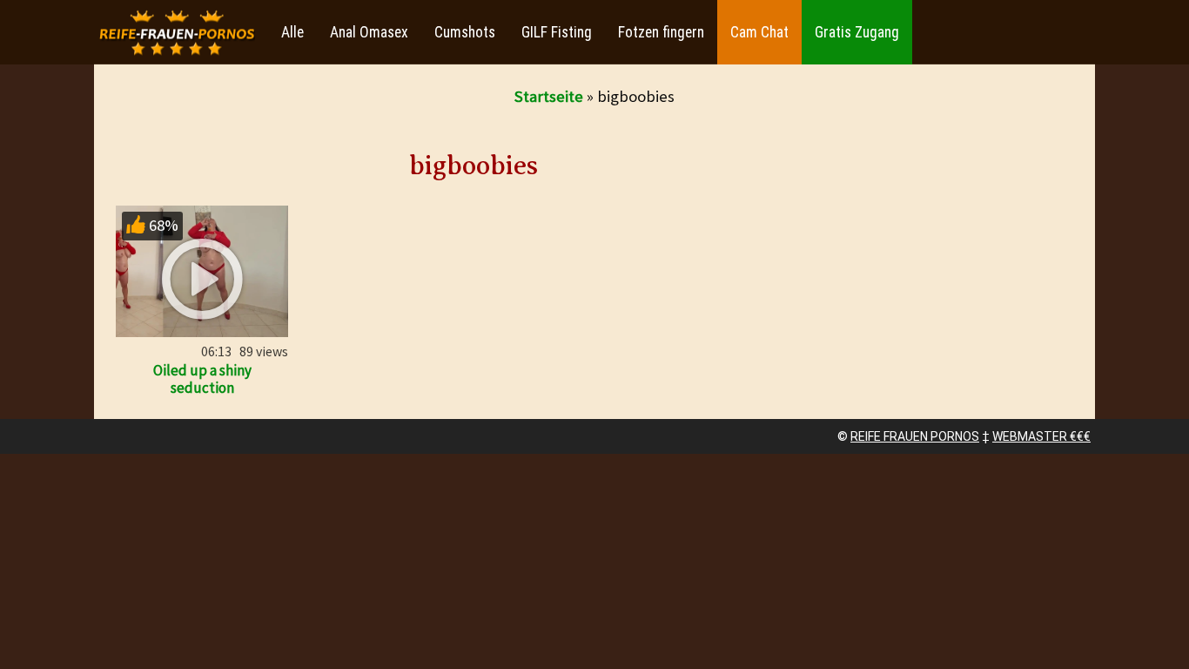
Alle (292, 32)
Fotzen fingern (661, 32)
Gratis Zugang (857, 32)
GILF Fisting (556, 32)
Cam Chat (759, 32)
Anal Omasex (369, 32)
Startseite (548, 96)
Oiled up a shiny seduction (202, 379)
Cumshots (464, 32)
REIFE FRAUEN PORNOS (914, 436)
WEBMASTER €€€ (1041, 436)
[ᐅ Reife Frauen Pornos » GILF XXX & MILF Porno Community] (176, 33)
